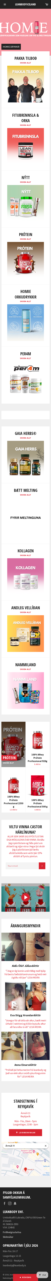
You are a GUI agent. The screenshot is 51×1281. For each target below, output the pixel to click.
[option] (25, 32)
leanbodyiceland (25, 4)
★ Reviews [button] (26, 1277)
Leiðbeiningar (27, 1132)
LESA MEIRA (33, 977)
